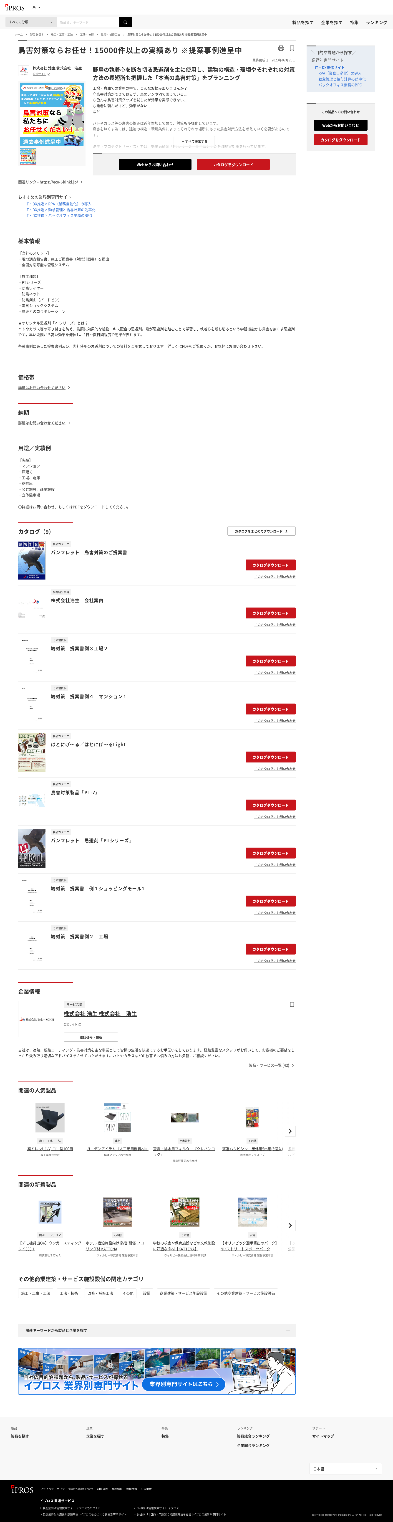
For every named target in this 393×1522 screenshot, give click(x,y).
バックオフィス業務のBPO (340, 84)
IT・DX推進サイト (330, 67)
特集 (354, 22)
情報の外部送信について (80, 1489)
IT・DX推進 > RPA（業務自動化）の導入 (58, 203)
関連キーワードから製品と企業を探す (56, 1330)
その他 (128, 1293)
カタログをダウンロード (233, 164)
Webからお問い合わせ (155, 164)
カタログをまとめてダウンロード (259, 531)
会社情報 (117, 1489)
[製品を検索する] (125, 22)
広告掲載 (146, 1489)
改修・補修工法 (100, 1293)
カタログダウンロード (270, 565)
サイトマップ (323, 1436)
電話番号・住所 (91, 1037)
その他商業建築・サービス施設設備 (246, 1293)
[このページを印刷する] (281, 48)
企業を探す (332, 22)
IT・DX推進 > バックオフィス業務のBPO (58, 215)
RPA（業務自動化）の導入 (340, 73)
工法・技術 (69, 1293)
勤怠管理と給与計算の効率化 (342, 79)
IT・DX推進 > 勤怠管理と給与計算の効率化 (60, 209)
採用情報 (131, 1489)
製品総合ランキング (253, 1436)
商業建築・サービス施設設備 (183, 1293)
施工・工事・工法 (35, 1293)
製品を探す (303, 22)
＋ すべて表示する (194, 141)
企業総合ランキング (253, 1445)
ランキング (377, 22)
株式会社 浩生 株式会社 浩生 (57, 68)
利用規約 (102, 1489)
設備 (146, 1293)
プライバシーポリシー (54, 1489)
